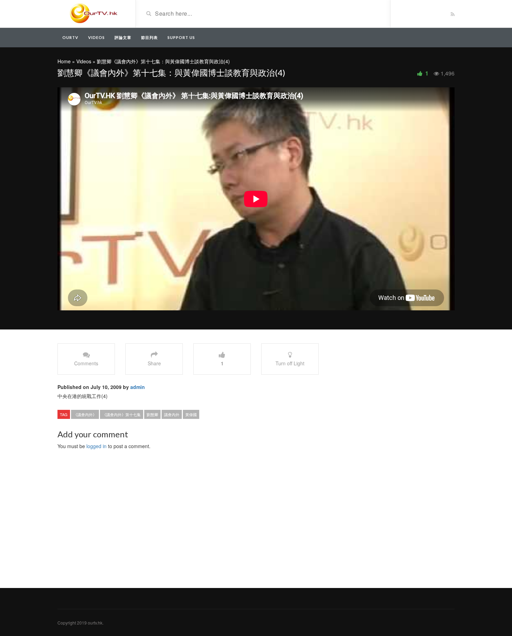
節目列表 (149, 37)
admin (137, 386)
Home (64, 61)
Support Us (181, 37)
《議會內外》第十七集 (121, 414)
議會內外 (171, 414)
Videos (96, 37)
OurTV (70, 37)
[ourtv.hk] (93, 13)
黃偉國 (191, 414)
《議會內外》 (84, 414)
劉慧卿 (152, 414)
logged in (96, 446)
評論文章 (123, 37)
